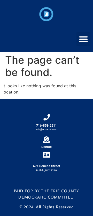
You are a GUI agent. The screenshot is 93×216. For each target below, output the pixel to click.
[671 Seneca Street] (46, 155)
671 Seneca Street (46, 166)
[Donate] (46, 139)
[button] (83, 39)
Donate (46, 147)
